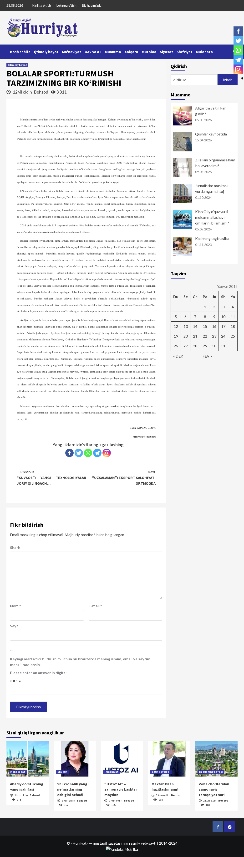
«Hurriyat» (79, 843)
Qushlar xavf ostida (211, 134)
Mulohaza (204, 51)
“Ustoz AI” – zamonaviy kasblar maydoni (120, 789)
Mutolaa (149, 51)
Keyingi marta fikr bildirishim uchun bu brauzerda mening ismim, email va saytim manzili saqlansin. (80, 662)
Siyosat (166, 51)
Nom (15, 605)
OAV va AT (93, 51)
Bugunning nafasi (211, 771)
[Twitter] (79, 453)
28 (195, 346)
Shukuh (62, 771)
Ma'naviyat (71, 51)
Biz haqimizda (92, 5)
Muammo (113, 51)
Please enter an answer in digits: (38, 672)
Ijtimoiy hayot (46, 51)
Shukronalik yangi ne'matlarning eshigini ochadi (72, 789)
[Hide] (242, 78)
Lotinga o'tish (66, 5)
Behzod (41, 92)
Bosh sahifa (20, 51)
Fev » (207, 356)
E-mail (95, 605)
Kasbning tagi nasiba (212, 238)
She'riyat (184, 51)
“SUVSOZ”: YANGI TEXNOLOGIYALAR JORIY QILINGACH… (51, 477)
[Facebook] (69, 453)
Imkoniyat (111, 771)
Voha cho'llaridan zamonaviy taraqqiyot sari (214, 789)
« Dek (178, 356)
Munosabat (17, 771)
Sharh (15, 547)
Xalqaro (131, 51)
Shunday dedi (161, 771)
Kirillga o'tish (41, 5)
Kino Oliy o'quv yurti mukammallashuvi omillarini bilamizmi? (212, 217)
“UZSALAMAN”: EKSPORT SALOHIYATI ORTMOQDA (124, 477)
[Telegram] (97, 453)
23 (214, 336)
